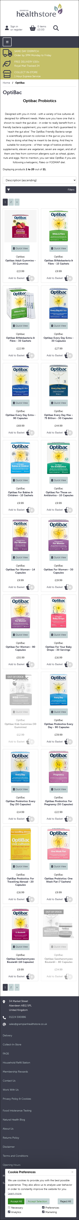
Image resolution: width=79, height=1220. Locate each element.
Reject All (65, 1201)
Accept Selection (37, 1201)
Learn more (14, 1193)
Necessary (17, 1207)
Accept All (16, 1201)
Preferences (52, 1207)
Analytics (16, 1212)
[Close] (72, 1172)
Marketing (51, 1212)
